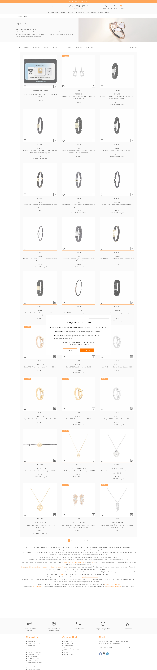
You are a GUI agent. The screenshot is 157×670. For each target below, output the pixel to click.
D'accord (87, 350)
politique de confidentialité (81, 344)
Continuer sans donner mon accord (99, 318)
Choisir (70, 350)
